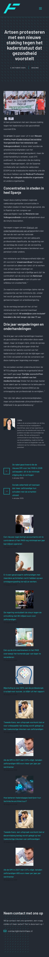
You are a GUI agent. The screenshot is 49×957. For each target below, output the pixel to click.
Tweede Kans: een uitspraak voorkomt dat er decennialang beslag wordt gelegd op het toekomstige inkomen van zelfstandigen (24, 835)
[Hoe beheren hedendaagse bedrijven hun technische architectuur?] (24, 792)
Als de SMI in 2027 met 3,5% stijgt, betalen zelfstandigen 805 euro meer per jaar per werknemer (23, 763)
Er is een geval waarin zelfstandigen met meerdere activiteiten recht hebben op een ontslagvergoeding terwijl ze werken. (23, 578)
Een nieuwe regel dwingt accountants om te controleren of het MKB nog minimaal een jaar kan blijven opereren (24, 540)
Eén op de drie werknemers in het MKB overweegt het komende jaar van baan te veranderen (22, 653)
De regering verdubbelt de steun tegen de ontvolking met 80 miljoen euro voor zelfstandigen (23, 616)
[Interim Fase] (12, 8)
